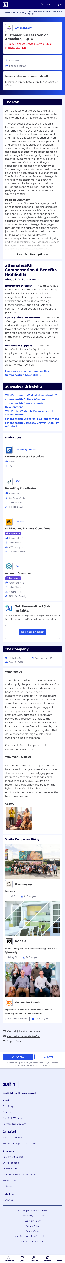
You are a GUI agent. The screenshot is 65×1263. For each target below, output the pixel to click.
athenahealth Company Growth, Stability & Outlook (32, 424)
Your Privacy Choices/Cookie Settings (32, 1236)
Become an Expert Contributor (20, 1143)
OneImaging (23, 884)
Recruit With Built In (14, 1137)
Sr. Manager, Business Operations (27, 528)
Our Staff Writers (12, 1118)
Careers (7, 1112)
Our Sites (8, 1199)
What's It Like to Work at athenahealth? (31, 395)
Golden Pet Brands (27, 1002)
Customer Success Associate (24, 456)
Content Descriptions (14, 1123)
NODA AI (21, 941)
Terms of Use (32, 1231)
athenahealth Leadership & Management (32, 418)
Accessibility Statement (32, 1216)
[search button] (42, 4)
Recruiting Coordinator (20, 488)
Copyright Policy (33, 1221)
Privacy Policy (32, 1226)
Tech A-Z (7, 1186)
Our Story (8, 1106)
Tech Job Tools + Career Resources (21, 1174)
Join (49, 4)
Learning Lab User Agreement (32, 1210)
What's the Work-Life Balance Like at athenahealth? (29, 413)
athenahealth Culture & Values (25, 399)
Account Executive (18, 573)
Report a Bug (10, 1168)
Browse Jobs (10, 1180)
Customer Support (13, 1156)
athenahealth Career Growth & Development (25, 405)
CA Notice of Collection (32, 1241)
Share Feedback (11, 1162)
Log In (58, 4)
